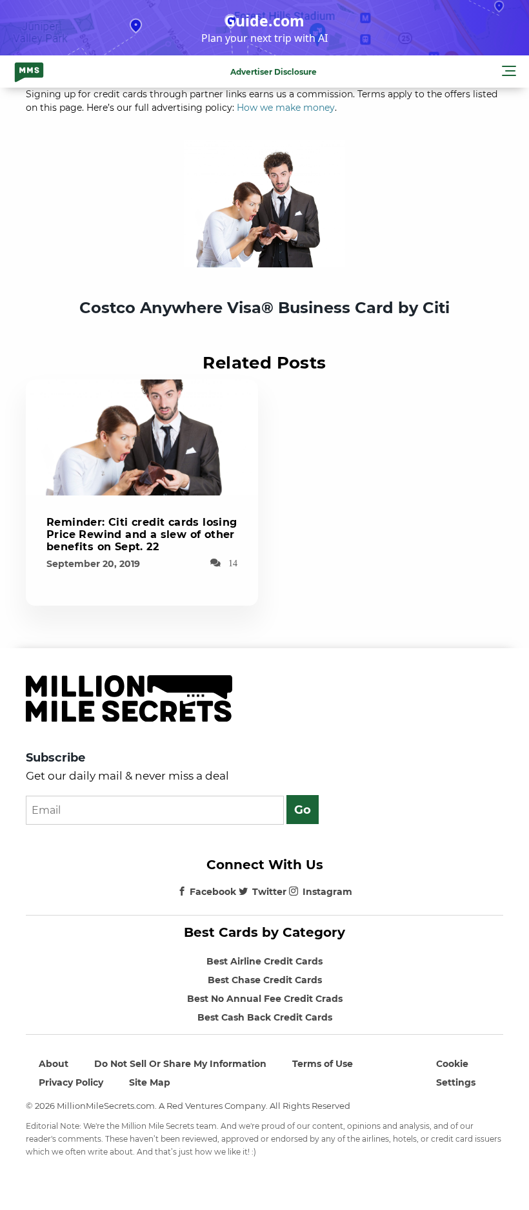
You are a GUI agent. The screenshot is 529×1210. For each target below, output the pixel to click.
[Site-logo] (29, 71)
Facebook (213, 892)
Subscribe (55, 758)
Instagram (327, 892)
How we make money (286, 107)
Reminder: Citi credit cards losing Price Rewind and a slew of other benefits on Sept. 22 (141, 534)
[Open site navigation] (509, 73)
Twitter (269, 892)
